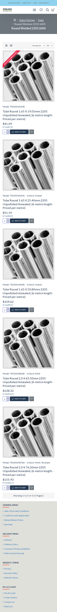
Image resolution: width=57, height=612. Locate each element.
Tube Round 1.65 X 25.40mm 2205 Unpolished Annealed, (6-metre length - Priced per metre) (28, 204)
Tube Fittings (27, 20)
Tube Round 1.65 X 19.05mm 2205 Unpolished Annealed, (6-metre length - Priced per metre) (28, 115)
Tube (41, 20)
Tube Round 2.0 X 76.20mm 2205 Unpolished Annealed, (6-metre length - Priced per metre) (28, 471)
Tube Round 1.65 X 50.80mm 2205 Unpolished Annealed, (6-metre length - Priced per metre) (28, 293)
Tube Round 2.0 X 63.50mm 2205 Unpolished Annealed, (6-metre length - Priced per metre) (28, 382)
